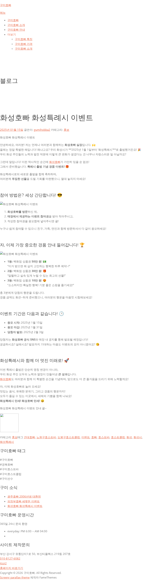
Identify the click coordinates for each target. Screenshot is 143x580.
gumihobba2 (42, 130)
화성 (129, 437)
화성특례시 (7, 442)
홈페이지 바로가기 (11, 568)
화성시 (138, 437)
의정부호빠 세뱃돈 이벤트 (23, 501)
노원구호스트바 (46, 437)
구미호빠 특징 (23, 39)
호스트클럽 (118, 437)
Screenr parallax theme (15, 577)
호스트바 (103, 437)
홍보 (66, 130)
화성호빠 (54, 162)
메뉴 (3, 12)
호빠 (94, 437)
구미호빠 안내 (16, 29)
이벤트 (85, 437)
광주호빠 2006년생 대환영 (24, 496)
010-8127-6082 (10, 558)
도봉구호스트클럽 (69, 437)
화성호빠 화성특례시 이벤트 (24, 506)
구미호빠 (5, 5)
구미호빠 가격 (23, 44)
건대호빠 (29, 437)
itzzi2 (3, 563)
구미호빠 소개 (16, 25)
